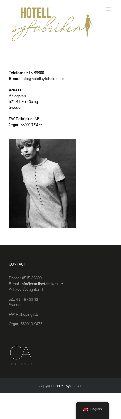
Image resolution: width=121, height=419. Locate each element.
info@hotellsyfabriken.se (43, 85)
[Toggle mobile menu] (109, 45)
